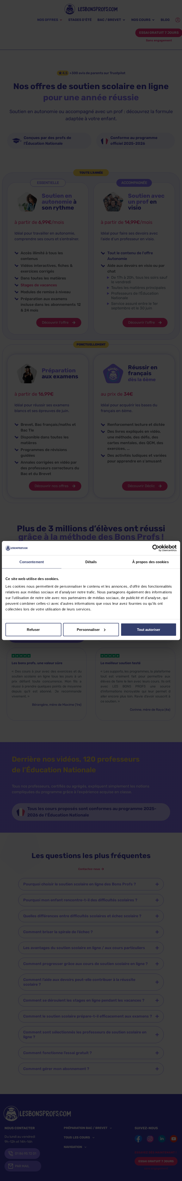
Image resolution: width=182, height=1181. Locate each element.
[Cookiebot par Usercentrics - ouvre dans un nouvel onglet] (156, 548)
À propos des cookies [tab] (150, 562)
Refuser (33, 629)
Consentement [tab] (31, 562)
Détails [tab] (91, 562)
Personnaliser (88, 629)
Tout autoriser (148, 629)
